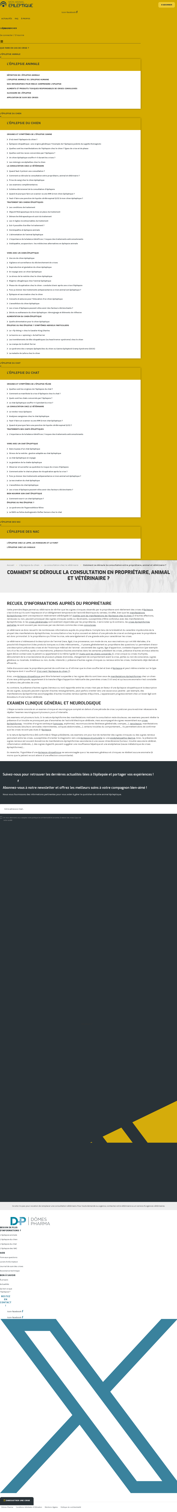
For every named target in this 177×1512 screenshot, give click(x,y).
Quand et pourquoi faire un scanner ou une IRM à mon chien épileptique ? (42, 194)
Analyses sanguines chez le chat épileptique (29, 416)
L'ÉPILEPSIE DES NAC (23, 532)
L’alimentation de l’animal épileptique (26, 234)
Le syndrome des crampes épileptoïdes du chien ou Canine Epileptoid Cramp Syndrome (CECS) (52, 349)
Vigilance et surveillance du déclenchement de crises (33, 262)
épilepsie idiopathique (49, 752)
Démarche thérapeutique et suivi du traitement (30, 216)
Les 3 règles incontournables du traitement (28, 221)
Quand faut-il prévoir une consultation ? (27, 171)
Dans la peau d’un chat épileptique (24, 449)
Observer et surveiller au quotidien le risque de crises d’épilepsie (39, 467)
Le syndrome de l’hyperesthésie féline (26, 507)
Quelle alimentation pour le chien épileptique (29, 321)
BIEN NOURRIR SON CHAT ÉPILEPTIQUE (24, 493)
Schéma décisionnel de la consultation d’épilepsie (32, 189)
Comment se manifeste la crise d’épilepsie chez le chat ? (35, 393)
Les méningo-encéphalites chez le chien (27, 162)
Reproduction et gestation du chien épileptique (30, 267)
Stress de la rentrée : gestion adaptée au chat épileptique (35, 453)
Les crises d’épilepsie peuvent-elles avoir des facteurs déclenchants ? (41, 308)
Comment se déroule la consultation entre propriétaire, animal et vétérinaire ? (44, 176)
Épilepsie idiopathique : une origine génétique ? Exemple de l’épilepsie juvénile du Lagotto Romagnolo (55, 144)
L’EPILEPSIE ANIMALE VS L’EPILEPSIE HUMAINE (28, 79)
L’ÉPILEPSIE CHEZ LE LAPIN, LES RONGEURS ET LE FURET (32, 543)
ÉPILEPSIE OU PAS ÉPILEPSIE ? (20, 502)
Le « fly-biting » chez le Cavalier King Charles (29, 330)
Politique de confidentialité (71, 1507)
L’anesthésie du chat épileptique (23, 485)
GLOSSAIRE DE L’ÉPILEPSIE (19, 93)
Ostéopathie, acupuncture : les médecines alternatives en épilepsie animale (43, 243)
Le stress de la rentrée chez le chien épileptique (30, 276)
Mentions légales (51, 1507)
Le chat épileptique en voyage (22, 458)
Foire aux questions (8, 1257)
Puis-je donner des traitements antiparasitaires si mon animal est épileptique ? (45, 290)
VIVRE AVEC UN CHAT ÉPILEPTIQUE (22, 443)
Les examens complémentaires (23, 185)
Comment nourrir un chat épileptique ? (26, 498)
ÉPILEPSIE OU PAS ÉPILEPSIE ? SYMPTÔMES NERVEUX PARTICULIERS (38, 325)
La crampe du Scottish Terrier (22, 344)
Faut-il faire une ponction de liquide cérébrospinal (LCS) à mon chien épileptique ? (46, 198)
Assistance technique (9, 1271)
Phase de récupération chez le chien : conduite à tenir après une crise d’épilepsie (45, 285)
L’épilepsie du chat (8, 1244)
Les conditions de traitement (22, 207)
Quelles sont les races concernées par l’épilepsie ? (32, 153)
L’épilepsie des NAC (8, 1248)
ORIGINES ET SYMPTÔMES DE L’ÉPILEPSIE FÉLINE (29, 384)
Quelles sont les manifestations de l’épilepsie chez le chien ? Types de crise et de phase (48, 148)
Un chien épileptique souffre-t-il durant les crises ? (32, 157)
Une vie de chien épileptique (21, 258)
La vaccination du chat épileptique (24, 480)
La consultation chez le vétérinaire (61, 565)
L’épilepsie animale (8, 1235)
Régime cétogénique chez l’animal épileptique (30, 281)
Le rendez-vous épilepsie (20, 412)
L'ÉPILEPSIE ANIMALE (23, 64)
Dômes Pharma (7, 1507)
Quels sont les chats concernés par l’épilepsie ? (30, 398)
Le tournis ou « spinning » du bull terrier (27, 335)
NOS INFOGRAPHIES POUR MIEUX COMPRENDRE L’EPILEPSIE (34, 84)
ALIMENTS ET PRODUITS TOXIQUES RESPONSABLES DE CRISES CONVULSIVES (42, 88)
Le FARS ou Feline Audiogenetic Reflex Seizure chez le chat (35, 512)
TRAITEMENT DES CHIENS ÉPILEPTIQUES (25, 202)
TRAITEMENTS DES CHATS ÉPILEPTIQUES (25, 429)
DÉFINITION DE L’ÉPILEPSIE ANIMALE (23, 75)
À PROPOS (25, 18)
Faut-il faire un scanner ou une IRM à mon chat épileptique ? (36, 421)
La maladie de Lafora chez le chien (24, 353)
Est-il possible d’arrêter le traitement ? (26, 225)
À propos (4, 1280)
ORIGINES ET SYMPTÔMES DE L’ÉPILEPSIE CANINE (29, 134)
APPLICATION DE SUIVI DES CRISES (22, 97)
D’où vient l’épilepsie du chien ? (23, 139)
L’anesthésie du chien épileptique (24, 303)
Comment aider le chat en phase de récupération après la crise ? (38, 471)
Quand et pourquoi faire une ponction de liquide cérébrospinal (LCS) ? (40, 425)
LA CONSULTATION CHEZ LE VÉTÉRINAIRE (25, 166)
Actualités (4, 1284)
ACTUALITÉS (6, 18)
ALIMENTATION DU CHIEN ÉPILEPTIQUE (24, 316)
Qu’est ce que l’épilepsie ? (6, 1290)
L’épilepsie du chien (29, 565)
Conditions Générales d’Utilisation (29, 1507)
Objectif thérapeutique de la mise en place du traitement (34, 212)
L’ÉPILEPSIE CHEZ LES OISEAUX (21, 547)
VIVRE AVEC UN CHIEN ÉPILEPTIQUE (23, 253)
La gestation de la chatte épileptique (25, 462)
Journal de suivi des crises (11, 1266)
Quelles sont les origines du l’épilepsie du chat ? (31, 389)
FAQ (16, 18)
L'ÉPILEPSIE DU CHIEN (24, 123)
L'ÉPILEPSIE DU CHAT (23, 373)
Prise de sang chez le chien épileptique (26, 180)
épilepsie (148, 609)
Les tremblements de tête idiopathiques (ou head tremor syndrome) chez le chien (46, 339)
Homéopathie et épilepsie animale (24, 230)
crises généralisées (38, 622)
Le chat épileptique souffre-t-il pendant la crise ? (31, 403)
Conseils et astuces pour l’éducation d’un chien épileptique (36, 299)
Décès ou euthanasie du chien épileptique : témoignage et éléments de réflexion (45, 312)
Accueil (10, 565)
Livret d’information (9, 1262)
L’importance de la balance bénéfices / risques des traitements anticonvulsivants (46, 239)
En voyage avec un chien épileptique (25, 272)
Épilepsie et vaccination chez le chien (26, 294)
